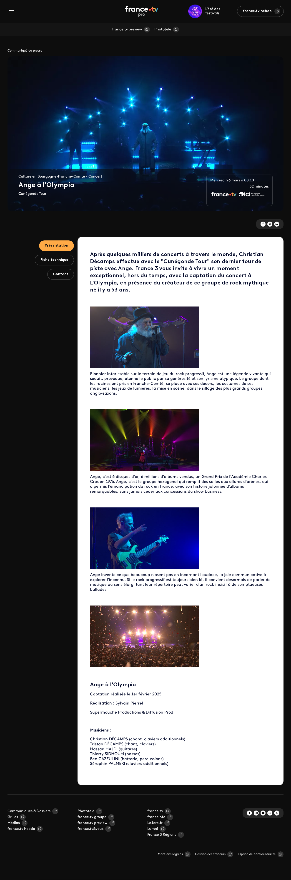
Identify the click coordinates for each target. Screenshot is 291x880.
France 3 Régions (161, 835)
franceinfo (156, 817)
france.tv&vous (90, 829)
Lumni (152, 829)
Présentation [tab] (56, 245)
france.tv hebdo (257, 11)
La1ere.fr (155, 823)
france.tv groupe (92, 817)
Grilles (13, 817)
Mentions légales (170, 854)
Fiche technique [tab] (54, 260)
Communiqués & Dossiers (29, 811)
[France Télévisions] (141, 11)
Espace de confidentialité (257, 854)
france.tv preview (127, 29)
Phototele (162, 29)
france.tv (155, 811)
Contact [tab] (60, 274)
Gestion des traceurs (210, 854)
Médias (14, 823)
